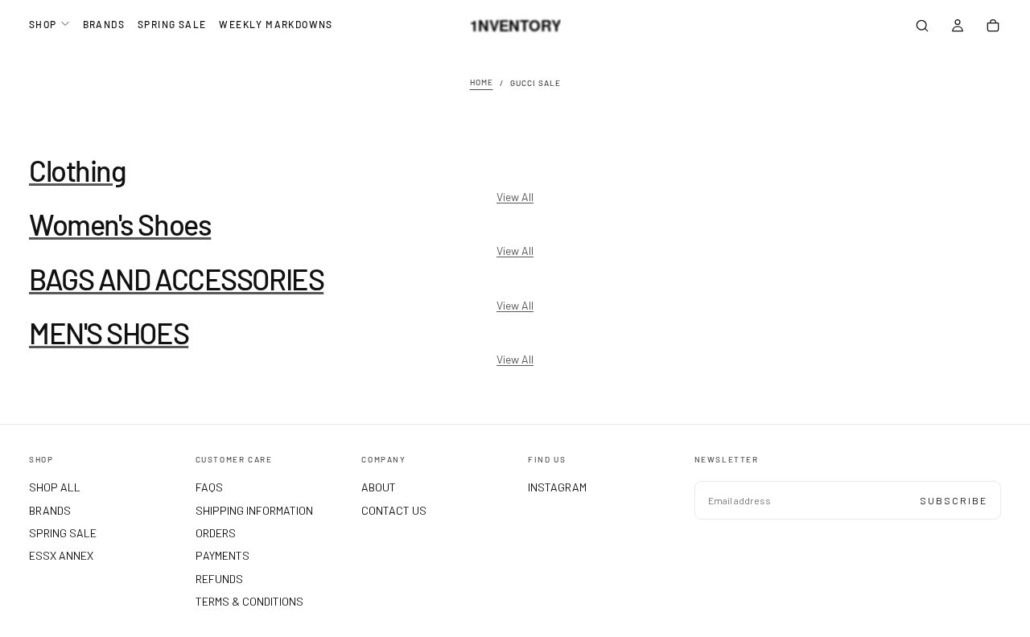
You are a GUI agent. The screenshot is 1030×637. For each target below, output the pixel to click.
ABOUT (378, 487)
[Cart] (993, 27)
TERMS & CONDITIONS (249, 601)
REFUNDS (219, 579)
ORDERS (216, 533)
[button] (922, 27)
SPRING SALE (172, 24)
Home (481, 83)
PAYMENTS (222, 555)
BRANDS (104, 24)
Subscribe (953, 500)
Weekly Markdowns (275, 24)
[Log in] (958, 27)
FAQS (209, 487)
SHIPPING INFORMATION (254, 510)
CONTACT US (393, 510)
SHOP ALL (54, 487)
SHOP (43, 24)
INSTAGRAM (557, 487)
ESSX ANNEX (61, 555)
